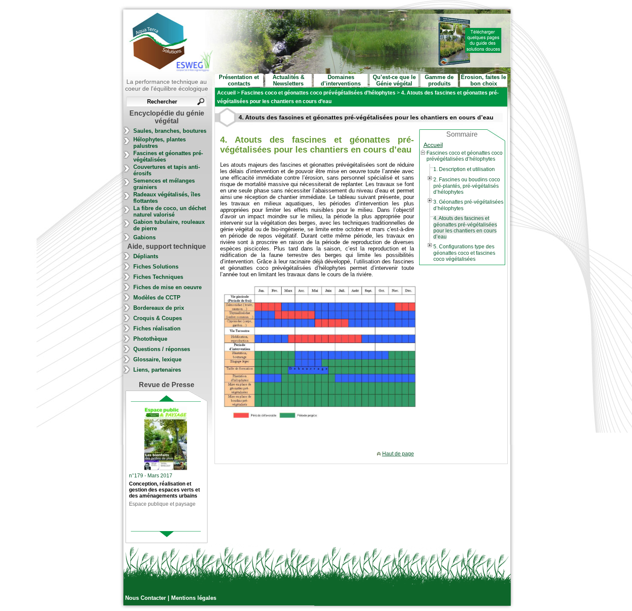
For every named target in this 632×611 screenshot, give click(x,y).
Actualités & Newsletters (288, 80)
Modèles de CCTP (157, 297)
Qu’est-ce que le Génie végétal (394, 80)
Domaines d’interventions (341, 80)
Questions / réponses (161, 349)
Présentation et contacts (239, 80)
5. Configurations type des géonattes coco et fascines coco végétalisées (464, 253)
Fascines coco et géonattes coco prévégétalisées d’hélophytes (464, 156)
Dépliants (145, 256)
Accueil (433, 144)
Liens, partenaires (157, 370)
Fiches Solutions (155, 266)
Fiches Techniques (158, 277)
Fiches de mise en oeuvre (167, 287)
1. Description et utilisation (464, 169)
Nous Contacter (146, 598)
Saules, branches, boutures (169, 131)
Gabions (144, 237)
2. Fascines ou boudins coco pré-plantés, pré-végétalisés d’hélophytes (466, 186)
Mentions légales (193, 598)
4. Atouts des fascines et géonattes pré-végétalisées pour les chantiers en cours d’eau (465, 227)
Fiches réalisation (157, 328)
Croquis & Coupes (157, 318)
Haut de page (398, 454)
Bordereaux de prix (158, 308)
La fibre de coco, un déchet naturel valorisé (169, 211)
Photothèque (150, 339)
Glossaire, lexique (157, 359)
